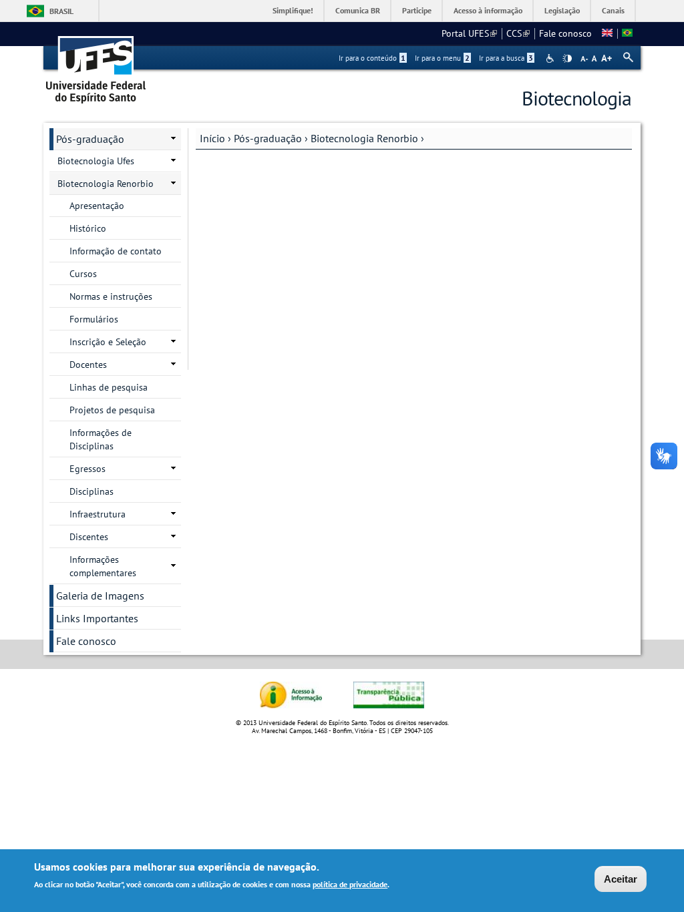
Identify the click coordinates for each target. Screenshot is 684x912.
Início (212, 138)
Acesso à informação (488, 10)
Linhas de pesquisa (108, 387)
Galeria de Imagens (100, 595)
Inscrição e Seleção (107, 342)
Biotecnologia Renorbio (364, 138)
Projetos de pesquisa (112, 410)
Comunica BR (357, 10)
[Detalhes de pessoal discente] (607, 33)
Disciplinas (91, 491)
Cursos (83, 274)
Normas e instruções (110, 296)
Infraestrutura (97, 514)
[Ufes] (96, 65)
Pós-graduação (268, 138)
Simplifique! (293, 10)
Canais (613, 10)
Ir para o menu (442, 58)
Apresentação (96, 206)
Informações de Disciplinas (100, 439)
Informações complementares (102, 566)
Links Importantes (97, 618)
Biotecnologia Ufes (95, 161)
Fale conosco (565, 33)
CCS (518, 33)
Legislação (562, 10)
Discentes (88, 537)
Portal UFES (469, 33)
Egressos (87, 469)
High (567, 58)
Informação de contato (115, 251)
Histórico (87, 228)
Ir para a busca (506, 58)
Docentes (88, 365)
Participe (417, 10)
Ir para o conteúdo (372, 58)
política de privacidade (350, 884)
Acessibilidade (551, 58)
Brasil (61, 11)
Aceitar (620, 879)
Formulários (93, 319)
